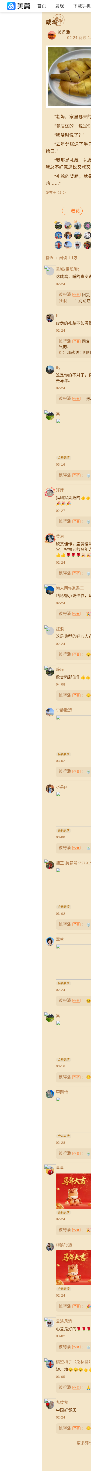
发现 (59, 6)
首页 (41, 6)
